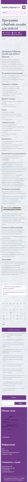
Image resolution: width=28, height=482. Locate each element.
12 (10, 312)
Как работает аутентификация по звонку (14, 339)
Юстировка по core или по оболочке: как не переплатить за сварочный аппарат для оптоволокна (13, 344)
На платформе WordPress (11, 478)
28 (17, 319)
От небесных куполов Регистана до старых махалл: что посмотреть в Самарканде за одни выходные (14, 335)
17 (3, 315)
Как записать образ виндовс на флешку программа (12, 287)
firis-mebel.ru (6, 437)
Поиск (14, 397)
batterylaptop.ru (11, 7)
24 (3, 319)
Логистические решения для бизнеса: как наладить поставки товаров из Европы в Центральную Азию (14, 377)
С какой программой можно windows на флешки (14, 293)
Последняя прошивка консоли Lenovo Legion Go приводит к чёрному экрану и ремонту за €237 (13, 370)
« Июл (3, 324)
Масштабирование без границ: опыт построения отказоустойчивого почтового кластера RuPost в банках (13, 383)
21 (17, 315)
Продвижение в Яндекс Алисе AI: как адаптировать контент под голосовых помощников (12, 351)
